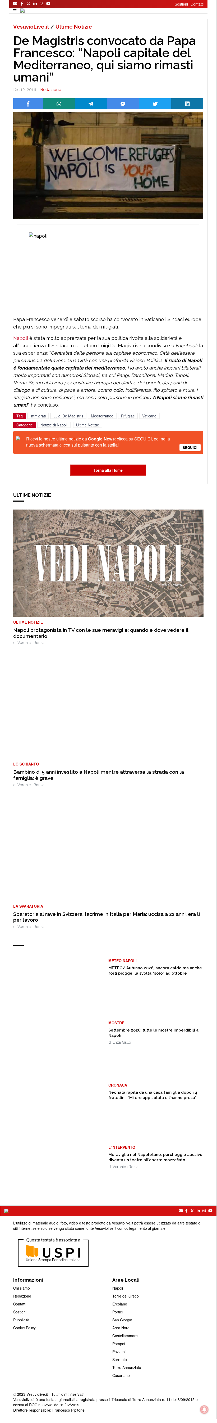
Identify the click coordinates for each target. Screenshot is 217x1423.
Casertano (121, 1375)
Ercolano (119, 1304)
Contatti (197, 4)
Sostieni (181, 4)
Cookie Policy (24, 1327)
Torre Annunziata (126, 1367)
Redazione (50, 89)
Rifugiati (128, 415)
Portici (117, 1311)
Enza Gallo (122, 1042)
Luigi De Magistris (68, 415)
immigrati (38, 415)
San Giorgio (122, 1319)
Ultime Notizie (74, 27)
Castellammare (125, 1335)
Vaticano (149, 415)
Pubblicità (21, 1319)
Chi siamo (21, 1288)
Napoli (21, 338)
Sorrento (119, 1359)
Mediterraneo (102, 415)
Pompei (118, 1343)
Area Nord (121, 1327)
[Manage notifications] (204, 1409)
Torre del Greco (125, 1296)
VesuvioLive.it (31, 27)
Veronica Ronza (30, 643)
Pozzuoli (119, 1351)
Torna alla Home (108, 470)
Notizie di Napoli (53, 424)
